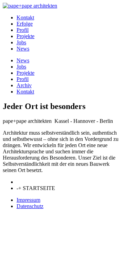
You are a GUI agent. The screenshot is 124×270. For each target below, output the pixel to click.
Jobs (21, 42)
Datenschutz (30, 206)
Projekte (25, 36)
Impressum (28, 200)
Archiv (24, 85)
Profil (23, 30)
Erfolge (25, 24)
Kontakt (25, 17)
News (23, 49)
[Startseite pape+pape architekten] (30, 6)
